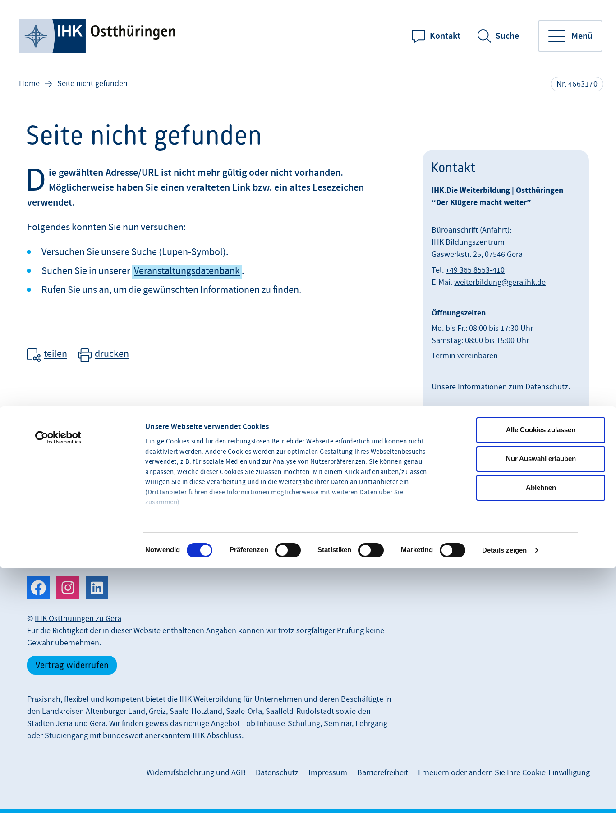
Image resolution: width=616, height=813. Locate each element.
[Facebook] (38, 587)
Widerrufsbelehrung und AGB (196, 772)
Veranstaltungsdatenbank (187, 271)
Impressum (327, 772)
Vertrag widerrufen (72, 665)
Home (29, 83)
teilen (55, 354)
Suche (507, 36)
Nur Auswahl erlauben (541, 458)
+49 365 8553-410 (475, 270)
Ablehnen (541, 487)
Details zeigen (504, 550)
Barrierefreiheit (382, 772)
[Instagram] (67, 587)
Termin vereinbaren (465, 356)
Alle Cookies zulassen (540, 430)
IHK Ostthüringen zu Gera (78, 618)
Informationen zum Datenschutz (513, 387)
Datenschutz (277, 772)
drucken (112, 354)
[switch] (288, 550)
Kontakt (445, 36)
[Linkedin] (97, 587)
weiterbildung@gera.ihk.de (500, 282)
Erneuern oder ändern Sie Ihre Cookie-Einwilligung (504, 772)
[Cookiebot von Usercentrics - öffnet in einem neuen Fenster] (58, 437)
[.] (97, 36)
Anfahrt (494, 230)
